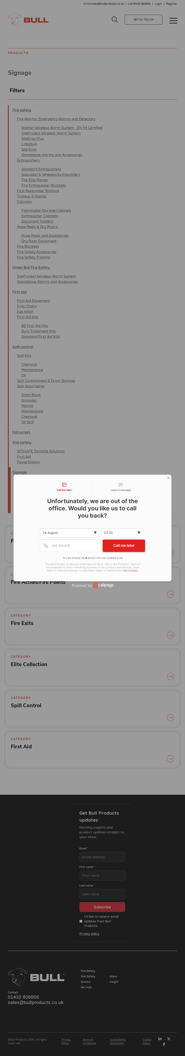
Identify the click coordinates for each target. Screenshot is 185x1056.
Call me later (123, 545)
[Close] (168, 478)
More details (130, 570)
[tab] (64, 487)
